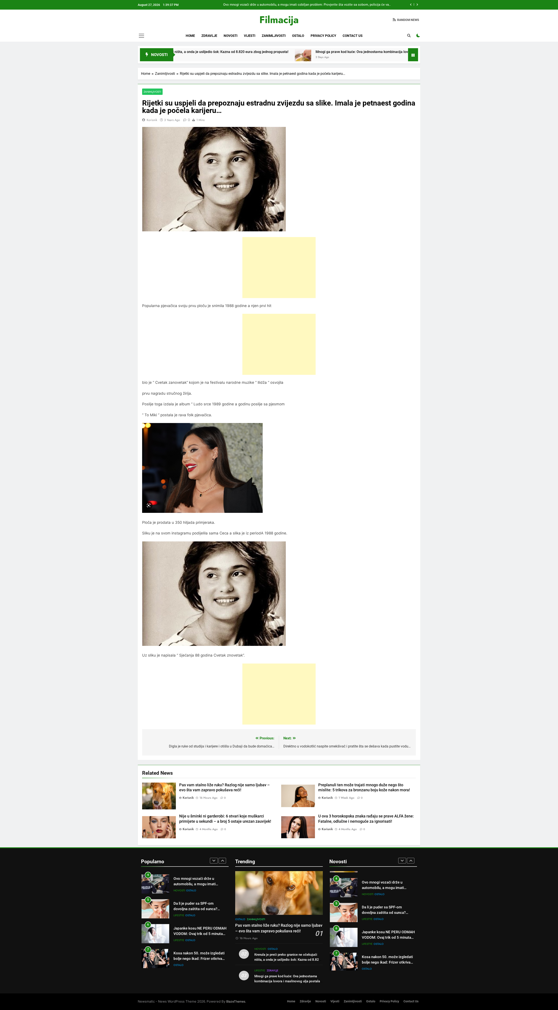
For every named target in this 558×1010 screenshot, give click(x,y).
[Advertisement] (279, 267)
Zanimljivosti (274, 36)
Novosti (230, 36)
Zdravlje (209, 36)
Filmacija (279, 20)
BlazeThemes (235, 1001)
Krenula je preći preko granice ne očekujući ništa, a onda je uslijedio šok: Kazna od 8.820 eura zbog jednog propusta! (287, 960)
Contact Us (352, 36)
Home (190, 36)
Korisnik (152, 120)
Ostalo (298, 36)
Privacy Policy (323, 36)
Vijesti (249, 36)
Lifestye (179, 915)
